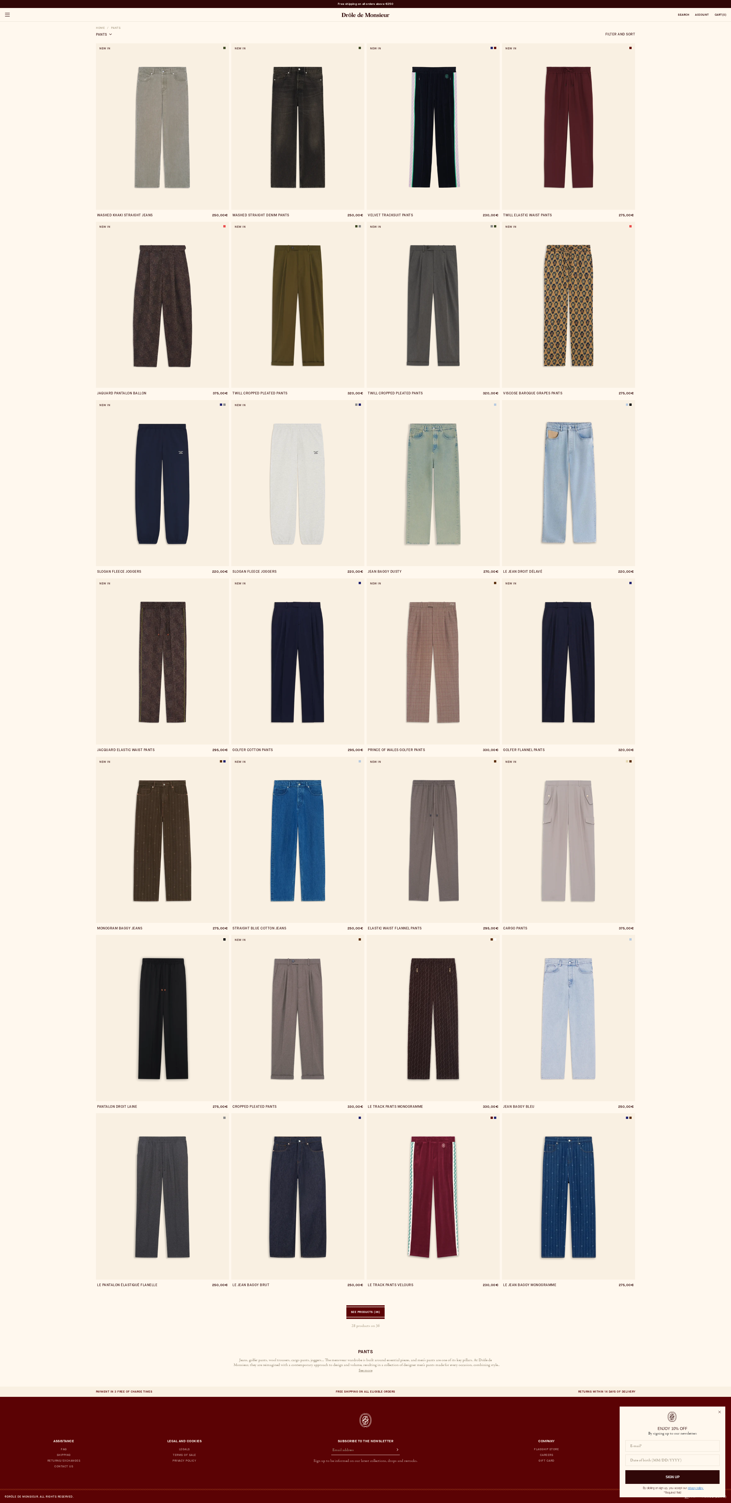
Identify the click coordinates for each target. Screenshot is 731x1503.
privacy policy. (696, 1488)
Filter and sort (620, 34)
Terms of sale (184, 1455)
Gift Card (547, 1460)
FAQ (64, 1449)
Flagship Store (546, 1449)
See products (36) (365, 1312)
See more (365, 1370)
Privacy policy (184, 1460)
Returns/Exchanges (64, 1460)
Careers (546, 1455)
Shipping (64, 1455)
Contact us (63, 1466)
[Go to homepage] (365, 1420)
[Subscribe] (395, 1450)
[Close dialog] (719, 1412)
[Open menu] (7, 14)
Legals (184, 1449)
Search (683, 15)
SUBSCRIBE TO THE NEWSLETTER (365, 1441)
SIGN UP (673, 1477)
